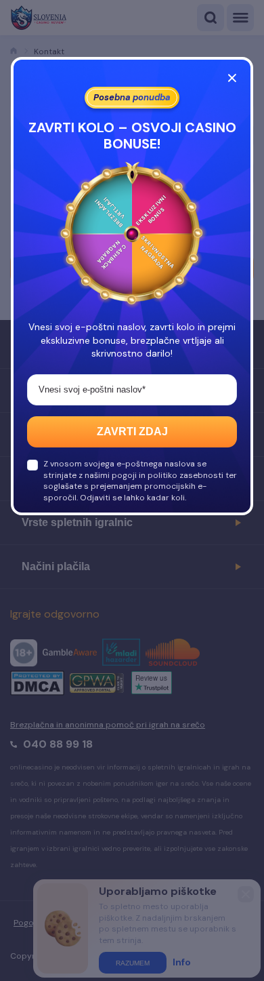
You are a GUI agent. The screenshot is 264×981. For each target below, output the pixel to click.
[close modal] (232, 78)
